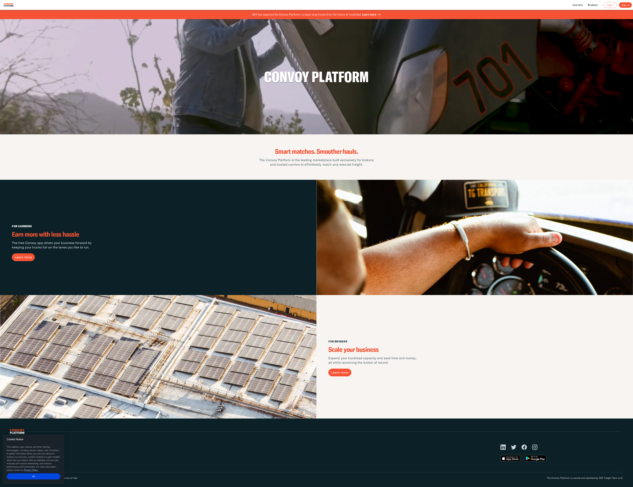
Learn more (369, 14)
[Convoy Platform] (12, 5)
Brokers (593, 5)
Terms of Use (70, 477)
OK (33, 476)
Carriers (578, 5)
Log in (610, 4)
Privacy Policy (31, 470)
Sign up (625, 4)
